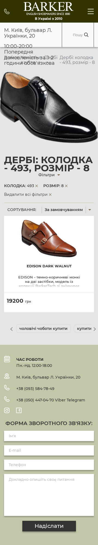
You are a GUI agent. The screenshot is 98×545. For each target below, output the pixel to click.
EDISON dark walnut (49, 266)
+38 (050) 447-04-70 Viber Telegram (50, 400)
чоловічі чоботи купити (43, 328)
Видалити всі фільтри (26, 194)
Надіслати (49, 526)
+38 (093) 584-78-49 (35, 388)
